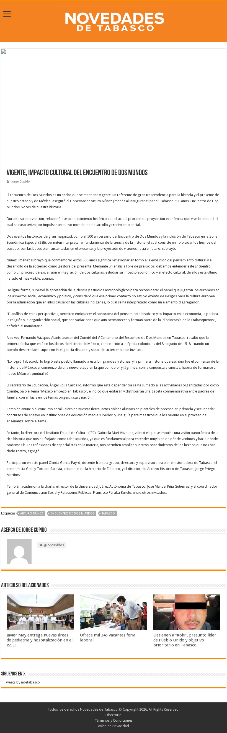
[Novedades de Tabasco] (113, 20)
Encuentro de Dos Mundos (72, 513)
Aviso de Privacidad (113, 726)
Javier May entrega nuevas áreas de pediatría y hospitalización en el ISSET (40, 640)
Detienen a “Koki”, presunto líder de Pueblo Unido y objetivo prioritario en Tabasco (184, 640)
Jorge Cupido (20, 181)
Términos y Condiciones (114, 720)
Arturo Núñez (31, 513)
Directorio (113, 715)
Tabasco (108, 513)
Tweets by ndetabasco (22, 682)
